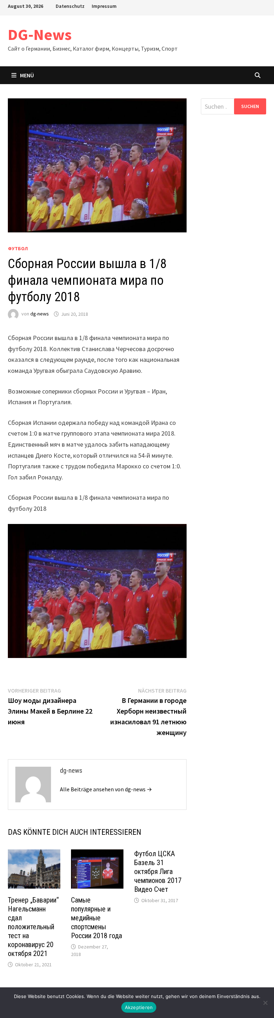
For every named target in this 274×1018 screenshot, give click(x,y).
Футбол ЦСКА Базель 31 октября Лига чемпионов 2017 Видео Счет (158, 871)
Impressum (104, 6)
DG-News (40, 34)
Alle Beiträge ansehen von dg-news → (106, 789)
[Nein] (265, 1002)
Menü (27, 75)
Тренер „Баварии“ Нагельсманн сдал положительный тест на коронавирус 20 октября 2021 (33, 927)
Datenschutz (70, 6)
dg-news (39, 314)
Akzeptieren (139, 1007)
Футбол (18, 248)
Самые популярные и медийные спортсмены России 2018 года (96, 918)
